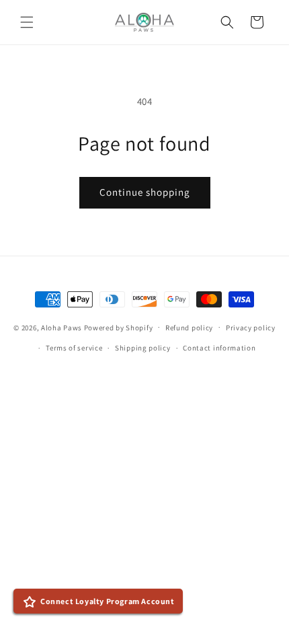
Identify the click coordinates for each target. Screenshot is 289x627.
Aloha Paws (61, 327)
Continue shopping (144, 192)
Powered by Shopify (118, 327)
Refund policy (189, 327)
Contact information (219, 348)
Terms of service (74, 348)
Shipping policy (143, 348)
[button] (27, 22)
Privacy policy (251, 327)
